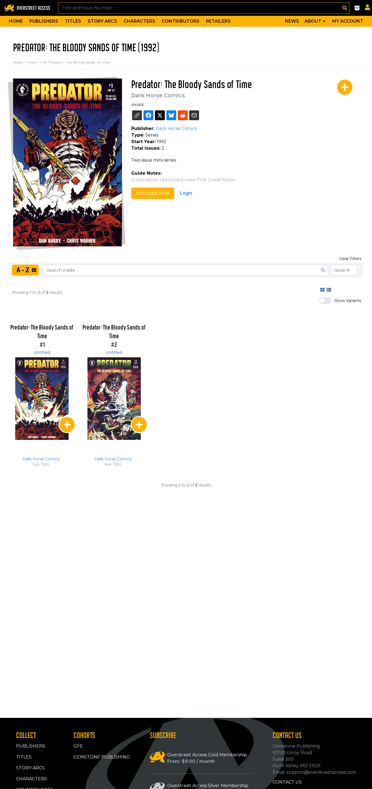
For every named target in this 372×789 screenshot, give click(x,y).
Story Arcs (102, 21)
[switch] (325, 300)
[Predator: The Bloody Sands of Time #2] (114, 398)
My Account (347, 21)
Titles (73, 21)
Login (186, 193)
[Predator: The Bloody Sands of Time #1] (42, 398)
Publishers (43, 21)
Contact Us (287, 782)
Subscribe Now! (153, 193)
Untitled (42, 352)
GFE (78, 746)
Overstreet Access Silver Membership (207, 785)
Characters (139, 21)
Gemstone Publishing (102, 757)
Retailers (218, 21)
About (312, 21)
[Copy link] (137, 115)
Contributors (180, 21)
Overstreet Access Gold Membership (207, 754)
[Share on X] (160, 115)
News (292, 21)
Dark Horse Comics (158, 95)
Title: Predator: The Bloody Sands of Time (75, 62)
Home (16, 21)
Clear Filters (350, 258)
